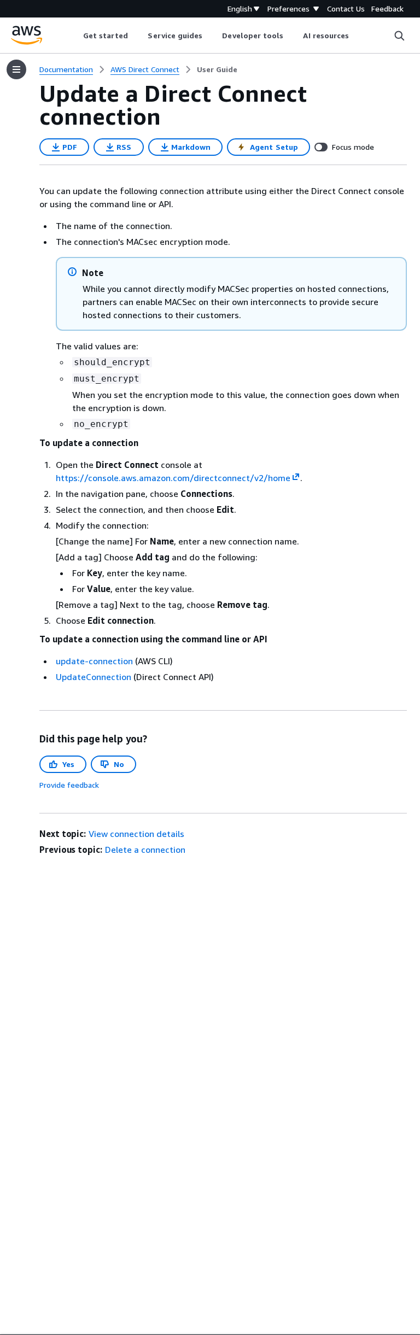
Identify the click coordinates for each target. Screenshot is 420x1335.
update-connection (94, 660)
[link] (217, 69)
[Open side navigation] (16, 69)
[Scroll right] (357, 35)
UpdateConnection (93, 676)
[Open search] (399, 35)
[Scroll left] (74, 35)
